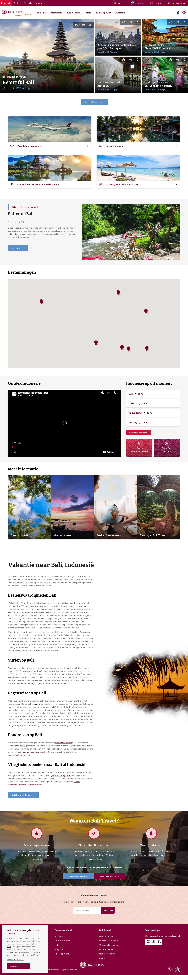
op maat (60, 748)
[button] (129, 349)
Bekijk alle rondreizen (94, 102)
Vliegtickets (56, 13)
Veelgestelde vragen (108, 945)
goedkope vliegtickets (61, 775)
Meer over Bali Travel (109, 876)
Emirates (22, 784)
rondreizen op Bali (63, 742)
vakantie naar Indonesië (32, 752)
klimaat (37, 704)
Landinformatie (106, 949)
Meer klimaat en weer (138, 432)
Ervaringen (120, 13)
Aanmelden (108, 910)
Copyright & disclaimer (50, 970)
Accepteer (14, 966)
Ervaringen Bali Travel (109, 940)
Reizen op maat (103, 13)
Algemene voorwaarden (71, 970)
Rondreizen (41, 13)
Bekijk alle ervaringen (78, 876)
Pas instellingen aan (15, 960)
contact (15, 755)
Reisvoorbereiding (107, 954)
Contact (102, 958)
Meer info (16, 248)
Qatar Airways (36, 784)
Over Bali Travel (106, 936)
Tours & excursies (74, 13)
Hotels (89, 13)
